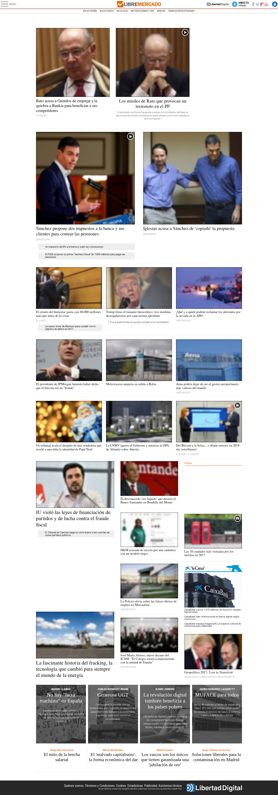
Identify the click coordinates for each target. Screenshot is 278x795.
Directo (244, 4)
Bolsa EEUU (122, 11)
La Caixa (213, 568)
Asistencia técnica (170, 786)
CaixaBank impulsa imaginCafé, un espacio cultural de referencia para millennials (212, 624)
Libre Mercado (139, 4)
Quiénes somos (73, 786)
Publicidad (150, 786)
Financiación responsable (181, 11)
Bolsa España (90, 11)
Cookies (121, 786)
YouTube (266, 4)
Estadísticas (135, 786)
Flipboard (262, 4)
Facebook (253, 4)
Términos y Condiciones (100, 786)
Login (275, 4)
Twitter (257, 4)
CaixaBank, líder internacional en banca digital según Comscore (211, 617)
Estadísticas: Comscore (146, 789)
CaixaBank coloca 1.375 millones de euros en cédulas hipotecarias (212, 610)
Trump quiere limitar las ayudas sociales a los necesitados (139, 322)
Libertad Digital (214, 788)
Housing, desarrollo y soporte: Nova (169, 789)
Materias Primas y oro (142, 11)
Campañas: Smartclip (129, 789)
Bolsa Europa (107, 11)
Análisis (161, 11)
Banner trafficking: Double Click (109, 789)
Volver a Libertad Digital (218, 4)
